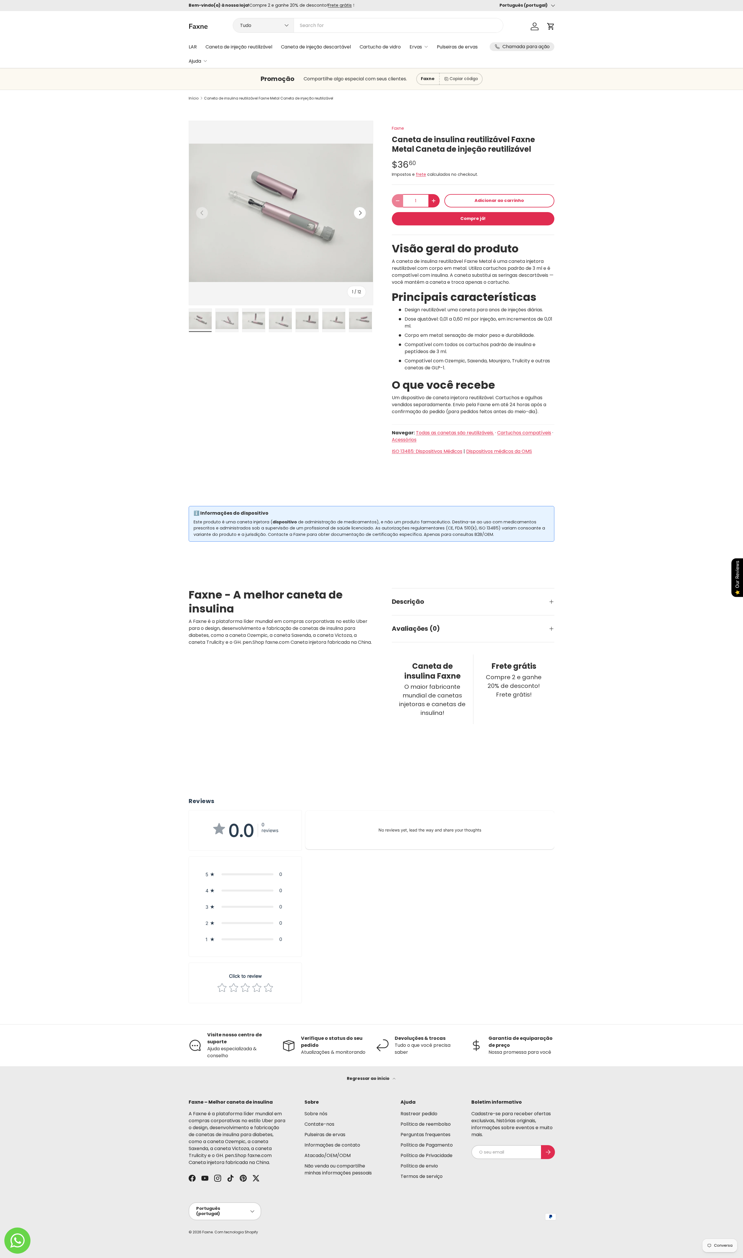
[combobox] (368, 25)
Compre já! (473, 218)
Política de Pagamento (427, 1145)
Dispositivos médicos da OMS (499, 451)
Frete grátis (340, 5)
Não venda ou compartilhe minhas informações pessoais (338, 1169)
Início (194, 98)
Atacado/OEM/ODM (327, 1155)
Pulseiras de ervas (457, 47)
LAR (193, 47)
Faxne (398, 128)
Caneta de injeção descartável (316, 47)
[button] (550, 26)
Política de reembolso (426, 1124)
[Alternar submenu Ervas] (426, 46)
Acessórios (404, 439)
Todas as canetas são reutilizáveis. (455, 432)
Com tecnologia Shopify (236, 1232)
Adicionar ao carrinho (499, 200)
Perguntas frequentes (425, 1134)
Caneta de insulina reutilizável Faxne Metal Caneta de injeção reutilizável (268, 98)
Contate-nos (319, 1124)
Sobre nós (315, 1113)
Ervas (416, 47)
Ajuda (195, 61)
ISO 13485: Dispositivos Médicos (427, 451)
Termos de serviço (422, 1176)
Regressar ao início (368, 1078)
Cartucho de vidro (380, 47)
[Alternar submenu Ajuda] (205, 60)
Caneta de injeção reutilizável (238, 47)
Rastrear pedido (419, 1113)
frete (421, 174)
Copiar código (464, 79)
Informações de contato (332, 1145)
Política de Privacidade (426, 1155)
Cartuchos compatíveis (524, 432)
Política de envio (419, 1166)
